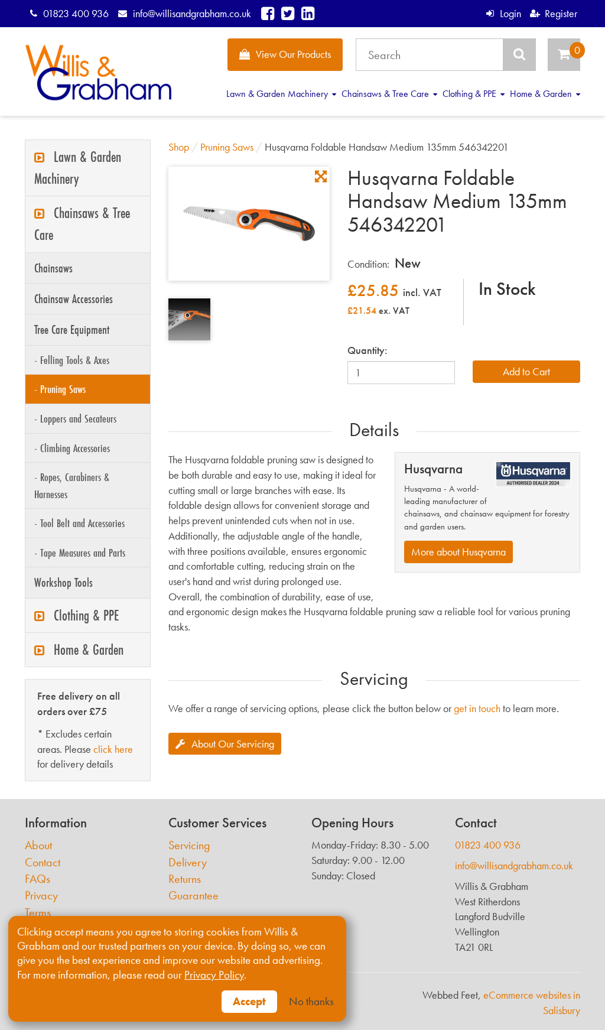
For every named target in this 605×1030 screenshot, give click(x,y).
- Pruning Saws (60, 389)
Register (561, 13)
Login (510, 13)
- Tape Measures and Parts (79, 552)
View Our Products (293, 54)
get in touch (477, 708)
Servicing (189, 845)
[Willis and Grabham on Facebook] (267, 13)
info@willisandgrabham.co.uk (192, 13)
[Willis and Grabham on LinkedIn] (307, 13)
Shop (178, 147)
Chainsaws (53, 268)
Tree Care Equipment (71, 329)
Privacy (41, 895)
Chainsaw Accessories (73, 298)
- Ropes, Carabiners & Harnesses (71, 485)
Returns (184, 879)
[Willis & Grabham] (98, 72)
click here (113, 749)
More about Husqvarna (458, 551)
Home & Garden (542, 93)
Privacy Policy (214, 975)
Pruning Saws (226, 147)
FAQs (37, 879)
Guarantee (193, 895)
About (38, 845)
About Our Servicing (232, 743)
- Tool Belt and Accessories (79, 523)
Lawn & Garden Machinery (278, 93)
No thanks (311, 1002)
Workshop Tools (63, 582)
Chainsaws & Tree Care (386, 93)
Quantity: (367, 350)
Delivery (187, 862)
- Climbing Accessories (72, 448)
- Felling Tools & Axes (71, 360)
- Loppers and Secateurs (75, 418)
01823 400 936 (76, 13)
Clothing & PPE (471, 93)
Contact (42, 862)
